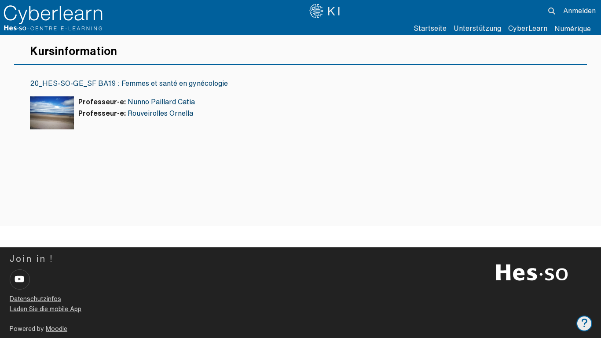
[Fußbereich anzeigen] (584, 323)
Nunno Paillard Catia (161, 101)
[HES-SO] (532, 271)
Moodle (56, 329)
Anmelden (579, 10)
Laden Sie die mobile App (45, 309)
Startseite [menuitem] (430, 28)
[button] (552, 11)
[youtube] (20, 279)
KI (335, 11)
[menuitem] (528, 28)
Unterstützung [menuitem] (477, 28)
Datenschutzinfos (35, 299)
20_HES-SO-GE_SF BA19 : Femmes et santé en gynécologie (129, 83)
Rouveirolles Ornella (160, 113)
